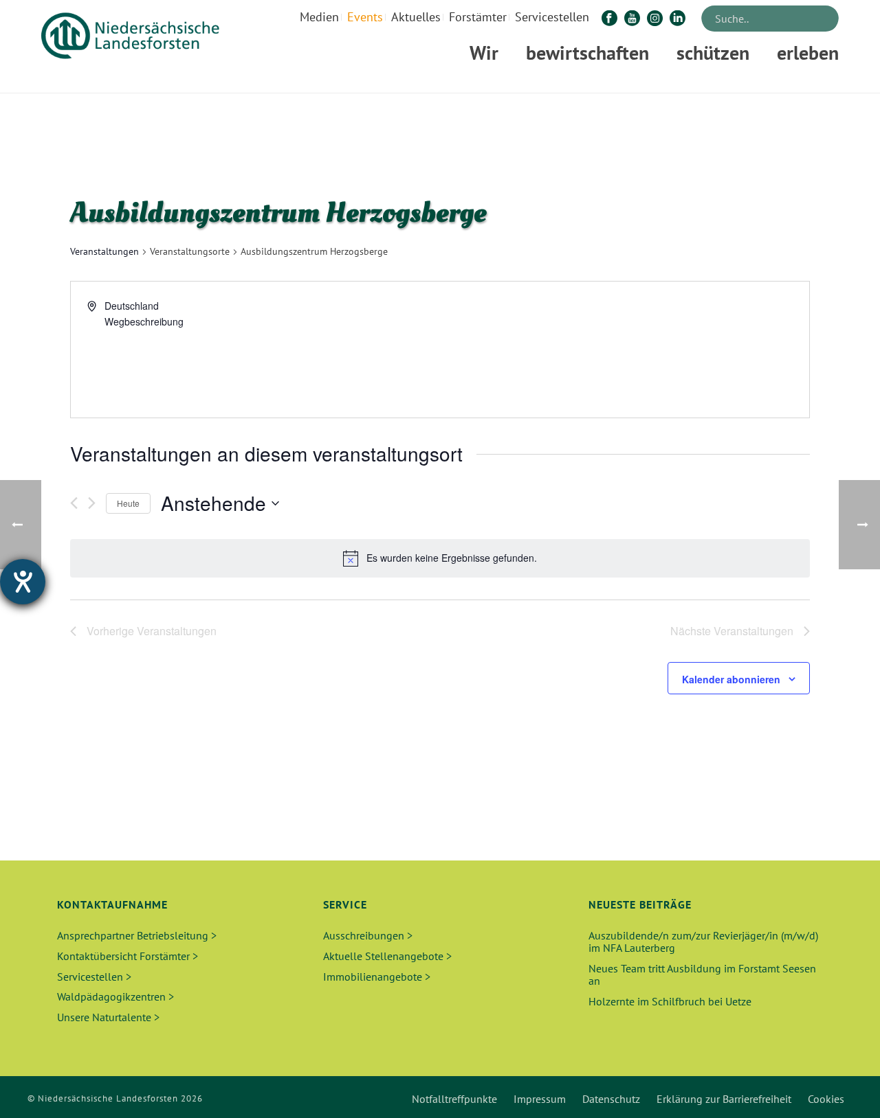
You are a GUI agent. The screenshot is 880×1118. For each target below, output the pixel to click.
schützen (712, 52)
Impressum (540, 1098)
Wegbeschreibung (144, 321)
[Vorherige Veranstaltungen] (74, 503)
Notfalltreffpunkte (454, 1098)
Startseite (657, 80)
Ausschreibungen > (367, 935)
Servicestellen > (94, 976)
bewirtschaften (587, 52)
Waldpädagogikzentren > (115, 996)
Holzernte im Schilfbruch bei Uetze (669, 1001)
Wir (484, 52)
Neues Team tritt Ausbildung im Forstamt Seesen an (702, 974)
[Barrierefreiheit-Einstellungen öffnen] (22, 581)
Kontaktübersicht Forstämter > (127, 956)
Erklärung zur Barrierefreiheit (724, 1098)
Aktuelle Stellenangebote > (387, 956)
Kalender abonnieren (731, 679)
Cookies (826, 1098)
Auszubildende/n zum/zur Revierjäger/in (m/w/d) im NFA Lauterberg (703, 941)
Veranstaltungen (104, 251)
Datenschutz (611, 1098)
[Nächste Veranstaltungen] (92, 503)
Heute (128, 503)
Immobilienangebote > (376, 976)
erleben (808, 52)
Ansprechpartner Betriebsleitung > (137, 935)
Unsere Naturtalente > (108, 1017)
